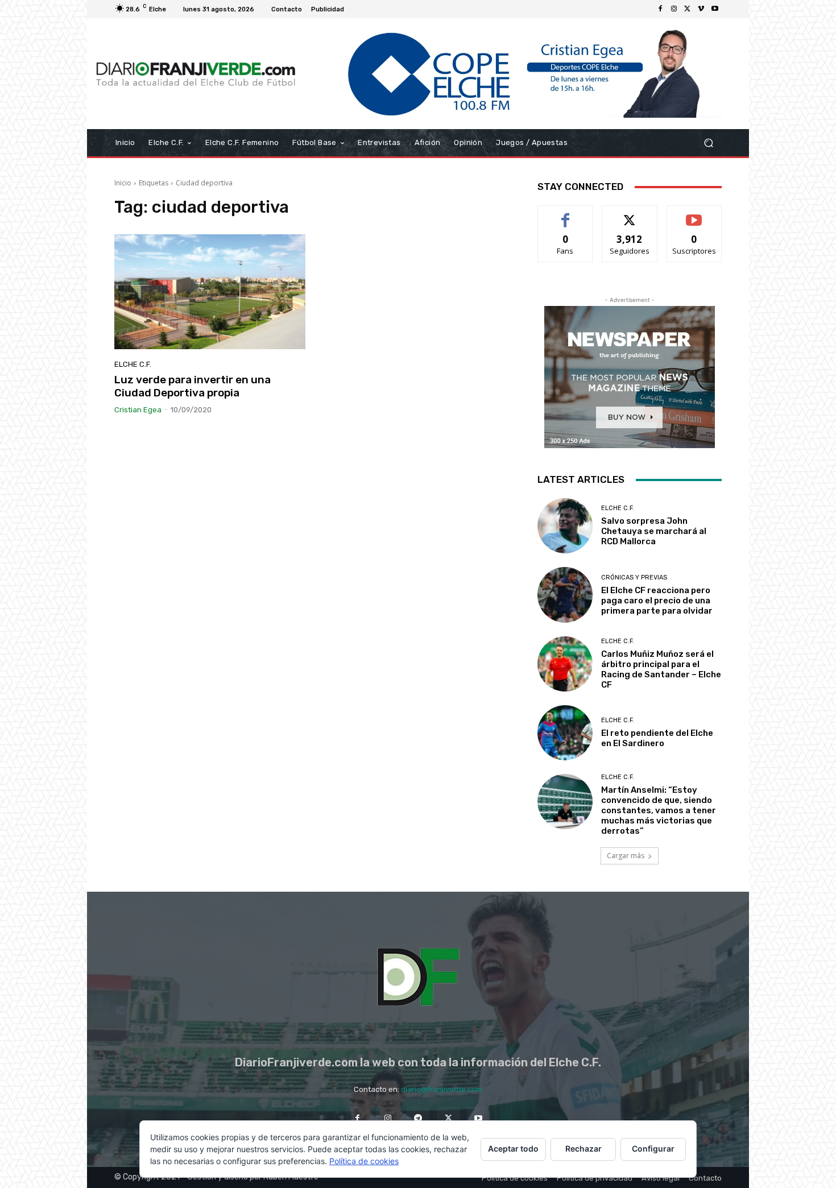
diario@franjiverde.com (441, 1089)
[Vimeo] (701, 9)
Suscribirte (694, 214)
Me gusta (565, 214)
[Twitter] (687, 9)
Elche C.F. (132, 364)
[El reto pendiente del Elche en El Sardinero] (565, 732)
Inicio (122, 183)
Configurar (653, 1148)
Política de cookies (364, 1161)
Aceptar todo (513, 1148)
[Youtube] (715, 9)
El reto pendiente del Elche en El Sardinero (657, 738)
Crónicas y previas (634, 577)
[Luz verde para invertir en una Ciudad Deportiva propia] (209, 291)
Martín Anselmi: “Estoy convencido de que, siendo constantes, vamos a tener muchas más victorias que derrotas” (658, 810)
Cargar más (625, 855)
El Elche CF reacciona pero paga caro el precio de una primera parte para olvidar (657, 600)
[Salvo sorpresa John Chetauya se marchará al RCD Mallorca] (565, 525)
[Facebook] (660, 9)
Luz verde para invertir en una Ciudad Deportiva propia (192, 386)
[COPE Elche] (513, 74)
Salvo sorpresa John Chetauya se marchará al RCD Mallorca (653, 531)
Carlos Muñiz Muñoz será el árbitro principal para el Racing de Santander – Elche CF (661, 669)
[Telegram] (418, 1118)
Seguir (630, 214)
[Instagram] (674, 9)
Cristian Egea (138, 409)
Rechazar (583, 1148)
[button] (708, 143)
